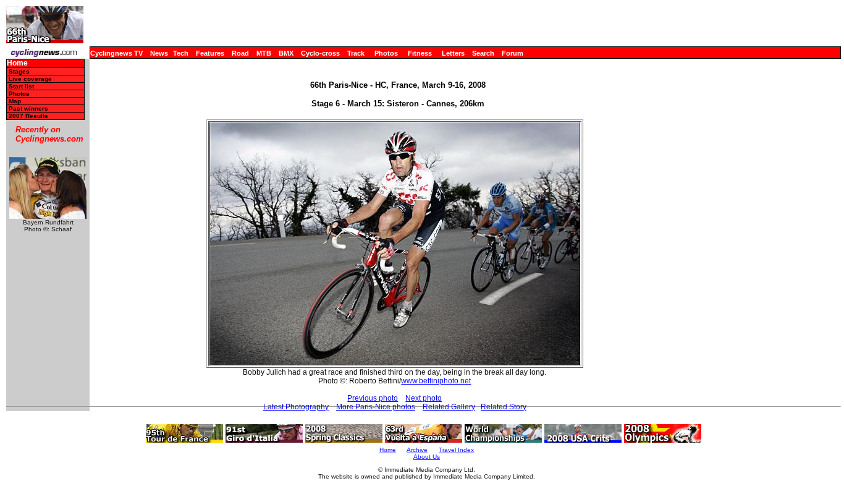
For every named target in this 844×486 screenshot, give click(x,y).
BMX (286, 53)
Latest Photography (296, 407)
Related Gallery (449, 407)
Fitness (420, 53)
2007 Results (28, 116)
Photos (386, 53)
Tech (180, 53)
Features (210, 53)
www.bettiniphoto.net (436, 381)
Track (356, 53)
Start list (21, 86)
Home (17, 63)
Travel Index (456, 449)
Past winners (28, 108)
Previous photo (372, 398)
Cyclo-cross (320, 53)
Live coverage (30, 78)
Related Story (503, 407)
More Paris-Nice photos (375, 407)
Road (240, 53)
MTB (263, 53)
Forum (512, 53)
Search (483, 53)
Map (15, 101)
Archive (417, 449)
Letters (453, 53)
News (159, 53)
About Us (426, 456)
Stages (19, 71)
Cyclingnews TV (116, 53)
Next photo (423, 398)
